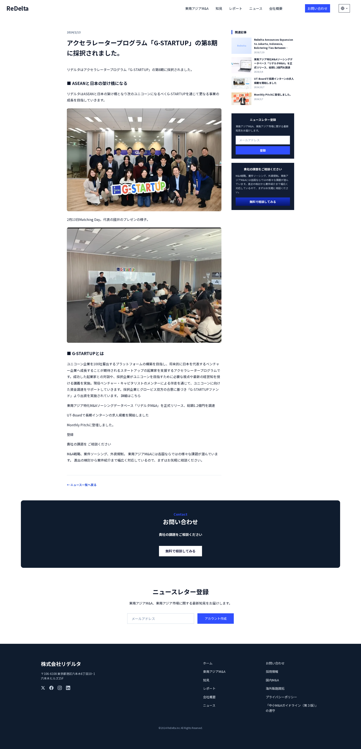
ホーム (207, 663)
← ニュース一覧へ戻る (82, 485)
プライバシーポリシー (281, 697)
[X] (43, 688)
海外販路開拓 (275, 688)
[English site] (344, 8)
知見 (219, 8)
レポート (235, 8)
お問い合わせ (318, 8)
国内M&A (272, 680)
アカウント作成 (216, 618)
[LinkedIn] (68, 688)
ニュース (255, 8)
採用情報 (272, 671)
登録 (263, 150)
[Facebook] (51, 688)
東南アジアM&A (196, 8)
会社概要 (275, 8)
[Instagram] (60, 688)
